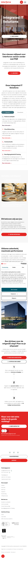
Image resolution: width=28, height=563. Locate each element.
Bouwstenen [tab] (20, 112)
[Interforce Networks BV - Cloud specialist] (6, 2)
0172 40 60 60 (5, 472)
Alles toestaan (14, 289)
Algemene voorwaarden (6, 549)
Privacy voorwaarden (5, 552)
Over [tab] (23, 267)
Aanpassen (13, 293)
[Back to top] (3, 556)
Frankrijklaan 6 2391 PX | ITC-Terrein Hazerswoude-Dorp (5, 477)
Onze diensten (15, 40)
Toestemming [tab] (5, 267)
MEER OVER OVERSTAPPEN (14, 357)
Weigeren (14, 298)
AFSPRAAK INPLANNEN (14, 361)
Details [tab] (14, 267)
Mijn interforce (14, 456)
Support (14, 460)
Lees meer (15, 73)
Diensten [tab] (8, 112)
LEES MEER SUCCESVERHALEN (13, 180)
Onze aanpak (14, 36)
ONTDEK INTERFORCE (15, 234)
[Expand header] (25, 2)
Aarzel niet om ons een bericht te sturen (10, 435)
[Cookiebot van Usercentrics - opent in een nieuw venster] (21, 264)
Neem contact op (14, 426)
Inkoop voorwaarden (17, 549)
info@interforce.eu (6, 470)
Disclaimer (13, 552)
